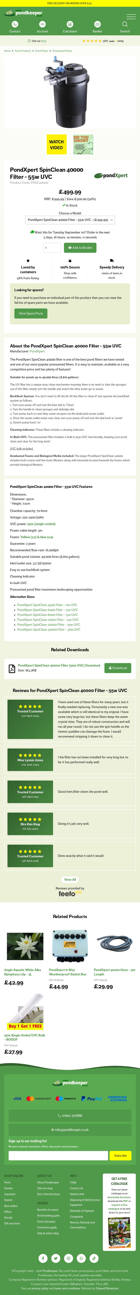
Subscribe (120, 1155)
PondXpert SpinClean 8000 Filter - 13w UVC (47, 615)
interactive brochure (119, 1197)
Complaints (76, 1216)
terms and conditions (67, 1288)
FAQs (73, 1182)
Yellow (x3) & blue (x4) (36, 537)
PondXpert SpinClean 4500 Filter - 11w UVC (47, 605)
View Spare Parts (31, 313)
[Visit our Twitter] (55, 1258)
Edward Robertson (107, 1288)
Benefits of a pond (47, 1209)
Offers (8, 1211)
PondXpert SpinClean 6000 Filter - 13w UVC (47, 610)
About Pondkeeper (48, 1182)
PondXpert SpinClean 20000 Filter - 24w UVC (48, 624)
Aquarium (9, 1194)
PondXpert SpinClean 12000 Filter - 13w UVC (48, 620)
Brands (8, 1217)
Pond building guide (48, 1215)
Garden (8, 1188)
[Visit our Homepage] (23, 13)
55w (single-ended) (41, 524)
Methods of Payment (82, 1210)
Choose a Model (70, 213)
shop (43, 41)
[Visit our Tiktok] (94, 1258)
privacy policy (40, 1288)
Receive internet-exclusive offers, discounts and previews (43, 1146)
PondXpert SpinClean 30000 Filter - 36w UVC (48, 629)
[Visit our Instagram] (68, 1258)
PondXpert (37, 351)
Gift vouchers (12, 1223)
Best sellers (11, 1205)
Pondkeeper (50, 1271)
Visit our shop (45, 1188)
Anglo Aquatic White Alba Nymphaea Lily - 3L (22, 972)
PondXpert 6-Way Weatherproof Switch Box (67, 972)
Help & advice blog (48, 1233)
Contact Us (76, 1188)
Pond (7, 1182)
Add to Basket (82, 247)
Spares (8, 1199)
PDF (125, 1201)
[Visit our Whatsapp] (81, 1258)
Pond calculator (46, 1221)
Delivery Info (77, 1194)
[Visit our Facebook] (43, 1258)
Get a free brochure (48, 1194)
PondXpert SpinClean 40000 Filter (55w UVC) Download (59, 665)
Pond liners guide (47, 1227)
